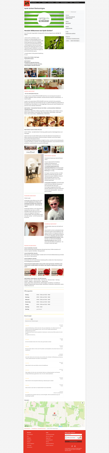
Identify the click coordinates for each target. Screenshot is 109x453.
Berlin (67, 449)
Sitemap (47, 441)
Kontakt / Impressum (49, 445)
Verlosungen (29, 445)
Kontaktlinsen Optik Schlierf (50, 223)
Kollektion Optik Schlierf (29, 91)
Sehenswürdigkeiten (64, 2)
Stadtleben (44, 2)
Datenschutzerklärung (50, 443)
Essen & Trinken (51, 2)
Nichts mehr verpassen (70, 432)
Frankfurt (74, 449)
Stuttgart (78, 449)
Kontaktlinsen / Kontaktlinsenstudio (72, 38)
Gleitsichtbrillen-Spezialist (50, 155)
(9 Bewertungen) (73, 11)
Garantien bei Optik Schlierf (30, 245)
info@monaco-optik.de (70, 33)
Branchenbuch (76, 2)
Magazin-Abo (48, 438)
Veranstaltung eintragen (50, 434)
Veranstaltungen (34, 2)
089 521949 (68, 23)
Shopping (57, 2)
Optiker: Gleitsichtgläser (75, 40)
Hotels (71, 2)
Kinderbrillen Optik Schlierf (30, 195)
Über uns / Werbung (49, 436)
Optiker (67, 40)
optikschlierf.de (69, 28)
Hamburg (70, 449)
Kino (39, 2)
